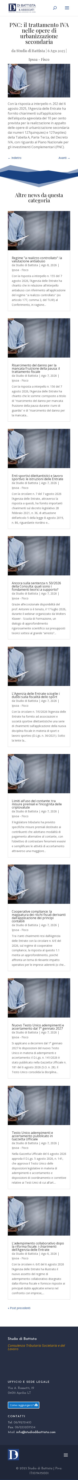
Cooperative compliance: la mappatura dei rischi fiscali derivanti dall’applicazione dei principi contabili (39, 916)
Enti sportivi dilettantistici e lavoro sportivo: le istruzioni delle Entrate (37, 477)
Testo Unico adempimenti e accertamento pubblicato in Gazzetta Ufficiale (32, 1135)
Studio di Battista (30, 50)
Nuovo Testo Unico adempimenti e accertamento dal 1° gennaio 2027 (38, 1027)
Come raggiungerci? (22, 1405)
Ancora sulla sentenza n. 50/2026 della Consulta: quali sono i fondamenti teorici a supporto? (36, 586)
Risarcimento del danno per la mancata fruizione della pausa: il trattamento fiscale (36, 368)
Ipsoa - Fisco (39, 59)
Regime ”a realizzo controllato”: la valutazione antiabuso (37, 259)
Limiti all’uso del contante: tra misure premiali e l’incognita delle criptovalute (37, 804)
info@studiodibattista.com (36, 1432)
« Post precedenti (19, 1308)
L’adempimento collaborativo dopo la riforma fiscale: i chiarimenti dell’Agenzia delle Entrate (38, 1246)
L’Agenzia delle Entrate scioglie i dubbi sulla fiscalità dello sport (36, 695)
